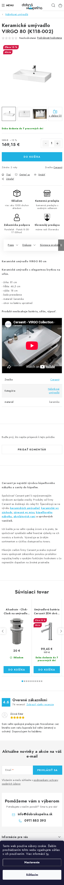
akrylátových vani (25, 516)
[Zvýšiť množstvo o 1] (57, 143)
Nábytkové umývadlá (54, 390)
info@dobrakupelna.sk (35, 814)
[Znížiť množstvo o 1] (45, 143)
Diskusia (26, 245)
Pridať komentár (32, 449)
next (61, 631)
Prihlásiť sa (47, 770)
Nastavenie (32, 862)
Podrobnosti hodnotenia (49, 37)
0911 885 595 (35, 820)
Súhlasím (32, 875)
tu (47, 854)
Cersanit (58, 167)
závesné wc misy (24, 512)
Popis (11, 245)
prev (3, 631)
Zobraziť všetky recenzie (40, 704)
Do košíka (32, 157)
